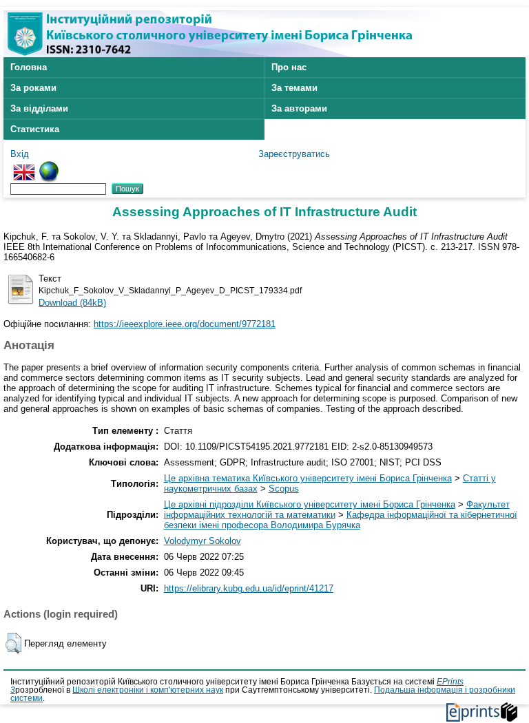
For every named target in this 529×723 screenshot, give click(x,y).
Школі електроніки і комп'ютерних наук (147, 690)
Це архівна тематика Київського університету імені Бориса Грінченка (308, 478)
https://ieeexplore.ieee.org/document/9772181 (185, 324)
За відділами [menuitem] (39, 108)
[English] (24, 166)
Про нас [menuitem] (289, 67)
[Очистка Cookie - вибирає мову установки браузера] (49, 166)
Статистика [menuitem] (34, 129)
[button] (13, 643)
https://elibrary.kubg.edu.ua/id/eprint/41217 (248, 588)
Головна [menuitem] (28, 67)
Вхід (19, 154)
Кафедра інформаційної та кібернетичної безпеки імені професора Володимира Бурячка (340, 520)
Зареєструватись (294, 154)
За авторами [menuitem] (299, 108)
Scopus (284, 488)
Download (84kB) (72, 302)
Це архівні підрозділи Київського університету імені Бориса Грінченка (309, 504)
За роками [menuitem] (33, 88)
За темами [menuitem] (294, 88)
